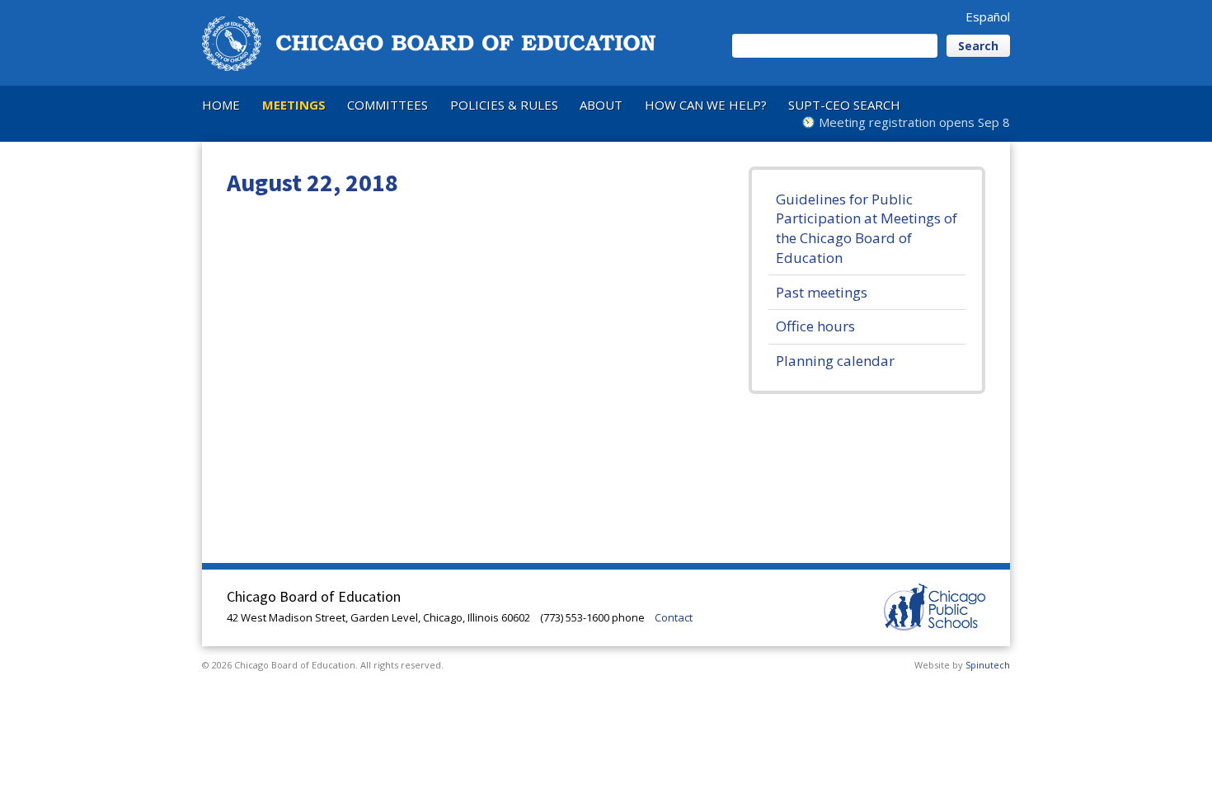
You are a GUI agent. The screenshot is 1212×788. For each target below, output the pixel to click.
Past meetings (821, 292)
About (601, 104)
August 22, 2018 (312, 182)
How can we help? (706, 104)
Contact (674, 617)
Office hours (815, 326)
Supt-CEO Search (844, 104)
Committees (387, 104)
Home (221, 104)
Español (987, 16)
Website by (962, 665)
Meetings (294, 104)
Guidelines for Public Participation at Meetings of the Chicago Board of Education (866, 228)
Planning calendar (835, 360)
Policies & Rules (504, 104)
